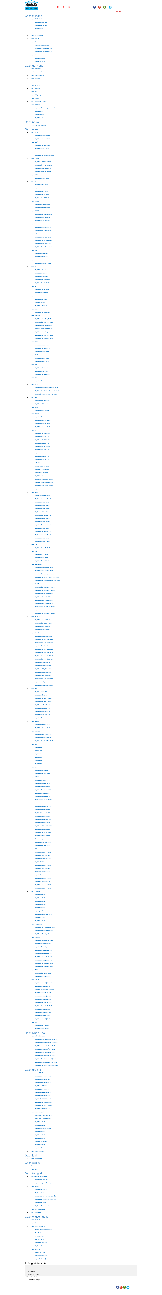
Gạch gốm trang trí (36, 1212)
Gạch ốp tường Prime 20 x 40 (43, 498)
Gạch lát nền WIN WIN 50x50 (42, 220)
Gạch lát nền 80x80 (40, 904)
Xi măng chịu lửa (39, 1236)
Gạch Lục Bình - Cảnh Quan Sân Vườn (45, 108)
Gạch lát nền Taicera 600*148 (43, 819)
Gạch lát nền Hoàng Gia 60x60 (43, 943)
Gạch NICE (34, 266)
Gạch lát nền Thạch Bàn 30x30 (43, 734)
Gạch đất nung (34, 65)
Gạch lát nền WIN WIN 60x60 (42, 217)
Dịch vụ (76, 12)
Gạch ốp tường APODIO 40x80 (43, 1102)
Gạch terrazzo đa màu (41, 22)
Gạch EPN (34, 397)
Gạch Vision (35, 341)
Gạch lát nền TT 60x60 (41, 305)
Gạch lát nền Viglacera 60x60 (43, 878)
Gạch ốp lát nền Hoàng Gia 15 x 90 (44, 940)
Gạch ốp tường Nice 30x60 (42, 283)
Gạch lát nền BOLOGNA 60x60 (43, 230)
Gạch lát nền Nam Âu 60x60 (42, 207)
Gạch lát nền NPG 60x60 (41, 256)
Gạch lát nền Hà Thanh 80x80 (43, 237)
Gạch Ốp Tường (39, 114)
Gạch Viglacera (36, 849)
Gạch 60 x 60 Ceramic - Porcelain (44, 482)
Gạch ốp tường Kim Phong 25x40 (44, 335)
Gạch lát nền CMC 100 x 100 (42, 440)
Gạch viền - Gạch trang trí (38, 1209)
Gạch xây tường (36, 78)
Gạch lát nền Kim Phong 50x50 (43, 319)
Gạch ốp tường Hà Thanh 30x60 (43, 247)
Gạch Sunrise (35, 721)
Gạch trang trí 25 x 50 (41, 692)
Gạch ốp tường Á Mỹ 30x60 (42, 548)
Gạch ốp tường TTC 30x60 (42, 198)
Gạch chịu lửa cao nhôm (41, 1246)
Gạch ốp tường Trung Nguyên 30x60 (45, 927)
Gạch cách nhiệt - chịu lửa (38, 1226)
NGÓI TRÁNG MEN (36, 68)
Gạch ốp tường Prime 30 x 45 (43, 534)
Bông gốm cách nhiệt (40, 1255)
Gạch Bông (34, 55)
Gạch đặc (34, 91)
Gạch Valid (34, 767)
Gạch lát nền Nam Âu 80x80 (42, 204)
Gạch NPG (34, 250)
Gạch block (35, 32)
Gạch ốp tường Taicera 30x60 (43, 832)
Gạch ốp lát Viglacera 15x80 (42, 855)
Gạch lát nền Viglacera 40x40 (43, 888)
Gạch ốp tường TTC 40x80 (42, 194)
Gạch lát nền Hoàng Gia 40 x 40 (43, 960)
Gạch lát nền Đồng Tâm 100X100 (44, 685)
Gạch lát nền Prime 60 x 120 (42, 521)
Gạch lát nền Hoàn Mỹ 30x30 (42, 986)
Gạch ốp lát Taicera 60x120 (42, 813)
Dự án (94, 12)
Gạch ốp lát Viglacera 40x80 (42, 868)
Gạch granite (33, 1069)
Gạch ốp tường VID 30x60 (42, 289)
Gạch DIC (34, 377)
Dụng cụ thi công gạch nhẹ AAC (43, 48)
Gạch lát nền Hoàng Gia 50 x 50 (43, 953)
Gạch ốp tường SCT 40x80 (42, 561)
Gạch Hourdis (35, 98)
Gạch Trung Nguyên (37, 924)
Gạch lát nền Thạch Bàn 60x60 (43, 737)
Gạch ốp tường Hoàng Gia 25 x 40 (44, 966)
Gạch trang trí (33, 1173)
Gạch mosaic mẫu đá (40, 1202)
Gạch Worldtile (35, 152)
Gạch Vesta (35, 407)
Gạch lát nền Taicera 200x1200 (43, 826)
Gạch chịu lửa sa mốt (41, 1242)
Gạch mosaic (35, 1186)
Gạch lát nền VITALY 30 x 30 (42, 705)
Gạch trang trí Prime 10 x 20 (42, 512)
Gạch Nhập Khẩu (35, 1033)
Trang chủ (51, 12)
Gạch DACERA (36, 158)
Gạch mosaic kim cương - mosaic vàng (45, 1196)
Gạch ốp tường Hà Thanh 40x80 (43, 240)
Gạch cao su (33, 1162)
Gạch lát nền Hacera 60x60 (42, 139)
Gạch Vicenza (35, 413)
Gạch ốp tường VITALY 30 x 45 (43, 698)
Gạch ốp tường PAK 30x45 (42, 374)
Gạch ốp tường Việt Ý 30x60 (42, 145)
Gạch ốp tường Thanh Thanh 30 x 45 (45, 587)
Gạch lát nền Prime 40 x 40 (42, 518)
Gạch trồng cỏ (35, 38)
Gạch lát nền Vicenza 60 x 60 (43, 427)
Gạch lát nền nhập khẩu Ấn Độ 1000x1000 (46, 1042)
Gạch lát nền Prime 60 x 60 (42, 528)
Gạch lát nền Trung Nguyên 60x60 (44, 934)
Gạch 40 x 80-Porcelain (41, 472)
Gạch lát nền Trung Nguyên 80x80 (44, 930)
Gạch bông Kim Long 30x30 (42, 845)
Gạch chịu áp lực (36, 1219)
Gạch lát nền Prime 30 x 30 (42, 538)
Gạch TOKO (35, 355)
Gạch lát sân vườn (40, 302)
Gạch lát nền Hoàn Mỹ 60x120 (43, 1012)
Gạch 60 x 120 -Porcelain (42, 469)
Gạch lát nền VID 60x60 (41, 292)
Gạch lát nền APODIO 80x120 (43, 1082)
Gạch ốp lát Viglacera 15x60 (42, 875)
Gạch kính (31, 1155)
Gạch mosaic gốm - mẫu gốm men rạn (45, 1199)
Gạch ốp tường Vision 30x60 (42, 348)
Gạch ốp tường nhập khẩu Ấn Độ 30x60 (45, 1059)
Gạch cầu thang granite (38, 1151)
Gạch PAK (34, 364)
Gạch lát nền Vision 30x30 (42, 351)
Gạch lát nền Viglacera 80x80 (43, 858)
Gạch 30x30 (38, 757)
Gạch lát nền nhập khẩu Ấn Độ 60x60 (45, 1052)
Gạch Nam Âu (35, 201)
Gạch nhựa (32, 122)
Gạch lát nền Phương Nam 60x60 (44, 570)
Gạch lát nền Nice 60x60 (41, 269)
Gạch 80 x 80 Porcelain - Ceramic (44, 479)
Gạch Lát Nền (38, 111)
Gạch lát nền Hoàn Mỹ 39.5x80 (43, 992)
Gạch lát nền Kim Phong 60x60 (43, 325)
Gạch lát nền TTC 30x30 (41, 184)
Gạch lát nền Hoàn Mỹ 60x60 (42, 1015)
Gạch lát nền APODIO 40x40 (42, 1086)
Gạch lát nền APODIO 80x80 (42, 1089)
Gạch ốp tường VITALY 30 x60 (43, 718)
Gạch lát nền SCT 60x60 (41, 554)
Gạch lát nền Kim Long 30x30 (43, 842)
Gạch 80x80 (38, 747)
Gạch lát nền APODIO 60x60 (42, 1095)
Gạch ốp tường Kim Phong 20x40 (44, 338)
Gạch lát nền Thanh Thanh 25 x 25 (44, 610)
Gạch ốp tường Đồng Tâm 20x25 (44, 659)
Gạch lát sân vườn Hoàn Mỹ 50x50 (44, 989)
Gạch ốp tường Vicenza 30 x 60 (43, 417)
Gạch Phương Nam (37, 564)
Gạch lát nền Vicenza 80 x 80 (43, 420)
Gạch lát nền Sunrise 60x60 (42, 724)
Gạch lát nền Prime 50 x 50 (42, 508)
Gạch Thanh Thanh (36, 584)
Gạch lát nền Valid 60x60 (41, 770)
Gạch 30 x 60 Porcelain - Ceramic (44, 476)
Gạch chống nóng (36, 95)
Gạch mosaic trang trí (41, 1189)
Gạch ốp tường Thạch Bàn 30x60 (44, 741)
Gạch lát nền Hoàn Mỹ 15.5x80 (43, 996)
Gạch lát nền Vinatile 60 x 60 (42, 629)
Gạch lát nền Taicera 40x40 (42, 822)
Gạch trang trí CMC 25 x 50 (42, 446)
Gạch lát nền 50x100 (40, 901)
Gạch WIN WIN (35, 211)
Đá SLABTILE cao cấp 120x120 (43, 1115)
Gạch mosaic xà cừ (40, 1192)
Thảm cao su (35, 1166)
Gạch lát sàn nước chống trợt (43, 1128)
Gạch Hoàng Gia (36, 937)
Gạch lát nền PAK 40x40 (41, 371)
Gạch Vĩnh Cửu (36, 104)
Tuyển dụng (102, 12)
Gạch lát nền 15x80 (40, 898)
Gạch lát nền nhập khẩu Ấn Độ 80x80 (45, 1055)
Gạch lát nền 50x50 (40, 1138)
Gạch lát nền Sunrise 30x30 (42, 727)
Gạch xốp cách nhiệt (40, 1259)
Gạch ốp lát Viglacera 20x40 (42, 862)
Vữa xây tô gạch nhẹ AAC (42, 45)
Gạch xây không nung (37, 35)
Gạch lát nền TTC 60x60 (41, 191)
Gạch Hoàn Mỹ (35, 979)
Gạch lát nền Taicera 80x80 (42, 816)
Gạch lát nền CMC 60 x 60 (42, 453)
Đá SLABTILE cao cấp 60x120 (43, 1118)
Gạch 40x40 (38, 760)
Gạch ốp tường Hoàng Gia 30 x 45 (44, 963)
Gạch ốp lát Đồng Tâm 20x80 (43, 675)
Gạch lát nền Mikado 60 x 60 (42, 796)
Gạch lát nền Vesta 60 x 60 (42, 410)
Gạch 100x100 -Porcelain (42, 466)
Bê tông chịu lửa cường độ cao (43, 1229)
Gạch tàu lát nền (36, 85)
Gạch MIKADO (35, 777)
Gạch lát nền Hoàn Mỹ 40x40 (42, 1009)
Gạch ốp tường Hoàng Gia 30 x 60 (44, 947)
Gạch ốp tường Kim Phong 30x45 (44, 322)
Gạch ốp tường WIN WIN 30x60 (43, 214)
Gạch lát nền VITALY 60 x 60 (42, 708)
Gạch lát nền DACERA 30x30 (43, 162)
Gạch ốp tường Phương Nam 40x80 (44, 574)
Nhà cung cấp (85, 12)
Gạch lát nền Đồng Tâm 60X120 (43, 636)
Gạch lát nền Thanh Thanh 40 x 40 (44, 600)
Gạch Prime (35, 492)
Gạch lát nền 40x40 (40, 1144)
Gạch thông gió (35, 82)
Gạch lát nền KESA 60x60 (42, 178)
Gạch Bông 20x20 (40, 61)
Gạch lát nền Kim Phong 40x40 (43, 332)
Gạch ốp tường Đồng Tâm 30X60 (44, 678)
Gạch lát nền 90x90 (40, 907)
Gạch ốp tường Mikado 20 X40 (43, 790)
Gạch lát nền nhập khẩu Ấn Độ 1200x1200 (46, 1039)
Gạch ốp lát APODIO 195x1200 (43, 1099)
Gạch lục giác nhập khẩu (41, 1179)
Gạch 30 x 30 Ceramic (41, 489)
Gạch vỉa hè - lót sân (37, 19)
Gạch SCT (34, 551)
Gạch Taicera (35, 803)
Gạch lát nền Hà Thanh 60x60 (43, 243)
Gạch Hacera (35, 132)
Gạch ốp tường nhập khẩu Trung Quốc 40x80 (47, 391)
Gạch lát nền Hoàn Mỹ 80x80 (42, 1019)
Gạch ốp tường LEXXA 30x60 (43, 973)
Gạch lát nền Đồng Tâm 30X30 (43, 669)
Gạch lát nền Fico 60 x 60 (42, 1025)
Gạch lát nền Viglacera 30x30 (43, 885)
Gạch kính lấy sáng (37, 1158)
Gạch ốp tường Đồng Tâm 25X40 (44, 656)
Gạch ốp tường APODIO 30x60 (43, 1105)
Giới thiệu (60, 12)
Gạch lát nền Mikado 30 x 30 (42, 793)
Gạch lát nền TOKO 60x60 (42, 358)
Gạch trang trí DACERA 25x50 (43, 168)
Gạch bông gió (39, 118)
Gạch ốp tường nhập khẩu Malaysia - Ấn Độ (46, 1065)
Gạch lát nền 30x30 (40, 921)
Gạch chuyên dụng (37, 1216)
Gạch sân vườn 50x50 (41, 1141)
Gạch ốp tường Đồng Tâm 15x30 (44, 642)
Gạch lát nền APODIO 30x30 (42, 1108)
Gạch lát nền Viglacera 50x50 (43, 865)
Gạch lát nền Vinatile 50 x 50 (42, 620)
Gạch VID (34, 286)
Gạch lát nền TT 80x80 (41, 299)
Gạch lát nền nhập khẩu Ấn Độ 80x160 (45, 1046)
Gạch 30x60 (38, 763)
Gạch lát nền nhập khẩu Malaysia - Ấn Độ (46, 1062)
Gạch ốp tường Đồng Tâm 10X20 (44, 646)
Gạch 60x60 (38, 754)
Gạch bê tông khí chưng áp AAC (43, 51)
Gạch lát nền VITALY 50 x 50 (42, 711)
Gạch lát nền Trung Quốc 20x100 (43, 914)
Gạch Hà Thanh (36, 234)
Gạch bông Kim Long (37, 839)
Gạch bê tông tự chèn (41, 25)
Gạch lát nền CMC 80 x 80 (42, 443)
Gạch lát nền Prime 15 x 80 (42, 502)
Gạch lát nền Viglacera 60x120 (43, 852)
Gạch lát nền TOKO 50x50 (42, 361)
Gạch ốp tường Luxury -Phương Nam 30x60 (47, 577)
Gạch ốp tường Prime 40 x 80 (43, 515)
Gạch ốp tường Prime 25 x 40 (43, 525)
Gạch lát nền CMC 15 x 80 (42, 436)
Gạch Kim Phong (36, 315)
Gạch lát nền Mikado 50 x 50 (42, 783)
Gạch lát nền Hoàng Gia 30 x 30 (43, 950)
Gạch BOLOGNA (36, 224)
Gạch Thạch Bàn (36, 731)
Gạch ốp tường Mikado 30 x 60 (43, 799)
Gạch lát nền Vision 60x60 (42, 345)
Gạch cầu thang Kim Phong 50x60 (44, 328)
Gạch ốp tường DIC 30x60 (42, 381)
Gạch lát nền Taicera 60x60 (42, 835)
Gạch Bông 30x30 (40, 58)
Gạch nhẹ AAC (35, 42)
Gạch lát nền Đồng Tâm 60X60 (43, 672)
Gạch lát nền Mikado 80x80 (42, 786)
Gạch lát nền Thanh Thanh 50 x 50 (44, 597)
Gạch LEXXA (35, 970)
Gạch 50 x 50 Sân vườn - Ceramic (44, 485)
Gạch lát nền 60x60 (40, 1135)
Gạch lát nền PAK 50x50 (41, 368)
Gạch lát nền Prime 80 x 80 (42, 505)
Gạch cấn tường (36, 88)
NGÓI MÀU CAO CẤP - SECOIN (40, 72)
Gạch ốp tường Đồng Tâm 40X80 (44, 649)
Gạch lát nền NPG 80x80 (41, 253)
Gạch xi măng (33, 15)
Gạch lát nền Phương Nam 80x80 (44, 567)
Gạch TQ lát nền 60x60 (41, 911)
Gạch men (31, 129)
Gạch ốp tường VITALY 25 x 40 (43, 701)
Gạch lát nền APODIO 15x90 (42, 1079)
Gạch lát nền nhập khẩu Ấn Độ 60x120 (45, 1049)
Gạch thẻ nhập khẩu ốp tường (43, 1183)
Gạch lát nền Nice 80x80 (41, 273)
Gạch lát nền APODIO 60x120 (43, 1092)
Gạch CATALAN (36, 463)
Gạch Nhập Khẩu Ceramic (38, 1036)
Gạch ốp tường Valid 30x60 (42, 773)
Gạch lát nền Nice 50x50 (41, 276)
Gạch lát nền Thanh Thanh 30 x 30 (44, 603)
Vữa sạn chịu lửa (39, 1239)
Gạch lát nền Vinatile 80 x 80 (42, 626)
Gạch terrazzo (39, 28)
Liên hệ (110, 12)
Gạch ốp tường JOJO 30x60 (42, 312)
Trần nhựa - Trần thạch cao (39, 125)
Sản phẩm (69, 12)
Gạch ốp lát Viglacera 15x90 (42, 871)
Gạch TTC (34, 181)
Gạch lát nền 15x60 (40, 894)
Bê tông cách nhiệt (40, 1252)
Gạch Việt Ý (35, 142)
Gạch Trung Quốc (36, 891)
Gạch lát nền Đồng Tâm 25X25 (43, 662)
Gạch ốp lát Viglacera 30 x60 (42, 881)
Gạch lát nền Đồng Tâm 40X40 (43, 682)
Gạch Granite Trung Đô (38, 1112)
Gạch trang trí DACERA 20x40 (43, 171)
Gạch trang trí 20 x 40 (41, 695)
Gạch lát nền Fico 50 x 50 (42, 1028)
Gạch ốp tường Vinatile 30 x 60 (43, 623)
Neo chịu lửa (38, 1232)
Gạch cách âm (35, 1223)
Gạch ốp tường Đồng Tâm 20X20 (44, 652)
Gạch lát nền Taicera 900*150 (43, 806)
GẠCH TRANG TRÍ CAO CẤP (39, 1176)
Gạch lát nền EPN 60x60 (41, 404)
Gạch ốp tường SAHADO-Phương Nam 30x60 (47, 580)
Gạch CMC (34, 430)
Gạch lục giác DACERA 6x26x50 (44, 165)
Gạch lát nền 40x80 (40, 1122)
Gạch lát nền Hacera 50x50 (42, 135)
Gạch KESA (35, 175)
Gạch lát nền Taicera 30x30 (42, 829)
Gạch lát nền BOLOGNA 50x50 (43, 227)
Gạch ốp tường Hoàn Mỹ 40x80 (43, 1006)
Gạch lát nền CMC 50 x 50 (42, 459)
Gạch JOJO (35, 309)
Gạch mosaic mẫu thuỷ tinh (42, 1206)
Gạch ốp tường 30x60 (41, 1148)
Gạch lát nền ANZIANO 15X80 (43, 263)
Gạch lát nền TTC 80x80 (41, 188)
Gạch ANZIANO (36, 260)
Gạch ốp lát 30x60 (40, 917)
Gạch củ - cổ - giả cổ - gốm (39, 101)
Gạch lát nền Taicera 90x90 (42, 809)
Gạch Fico (34, 1022)
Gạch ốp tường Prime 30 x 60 (43, 531)
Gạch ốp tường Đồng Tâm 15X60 (44, 639)
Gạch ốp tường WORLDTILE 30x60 (44, 155)
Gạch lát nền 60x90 (40, 1131)
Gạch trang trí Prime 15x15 (42, 495)
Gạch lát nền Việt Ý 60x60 (42, 148)
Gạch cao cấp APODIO (38, 1072)
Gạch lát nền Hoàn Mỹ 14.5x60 (43, 999)
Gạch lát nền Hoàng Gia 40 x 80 (43, 956)
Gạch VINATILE (36, 616)
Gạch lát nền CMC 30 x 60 (42, 449)
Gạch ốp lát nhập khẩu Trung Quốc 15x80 (46, 394)
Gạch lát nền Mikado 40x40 (42, 780)
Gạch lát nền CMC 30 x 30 (42, 456)
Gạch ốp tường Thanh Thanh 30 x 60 (45, 590)
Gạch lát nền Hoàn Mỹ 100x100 (43, 983)
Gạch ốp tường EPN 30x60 (42, 400)
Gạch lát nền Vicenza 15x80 (42, 423)
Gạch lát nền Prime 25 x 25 (42, 541)
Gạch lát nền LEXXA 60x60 (42, 976)
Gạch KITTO (35, 384)
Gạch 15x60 (38, 750)
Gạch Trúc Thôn (36, 296)
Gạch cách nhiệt (36, 1249)
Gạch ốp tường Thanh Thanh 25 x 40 (45, 606)
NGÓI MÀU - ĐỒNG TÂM (38, 75)
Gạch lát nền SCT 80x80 (41, 557)
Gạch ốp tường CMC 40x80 (42, 433)
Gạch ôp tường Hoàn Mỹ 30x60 (43, 1002)
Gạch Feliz (34, 744)
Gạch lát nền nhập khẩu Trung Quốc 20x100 (46, 387)
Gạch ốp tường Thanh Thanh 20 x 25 (45, 613)
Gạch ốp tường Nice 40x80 (42, 279)
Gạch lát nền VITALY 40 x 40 (42, 714)
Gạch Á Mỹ (34, 544)
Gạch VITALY (35, 688)
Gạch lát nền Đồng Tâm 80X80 (43, 665)
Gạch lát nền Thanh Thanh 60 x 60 (44, 593)
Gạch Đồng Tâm (36, 633)
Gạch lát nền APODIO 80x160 (43, 1076)
